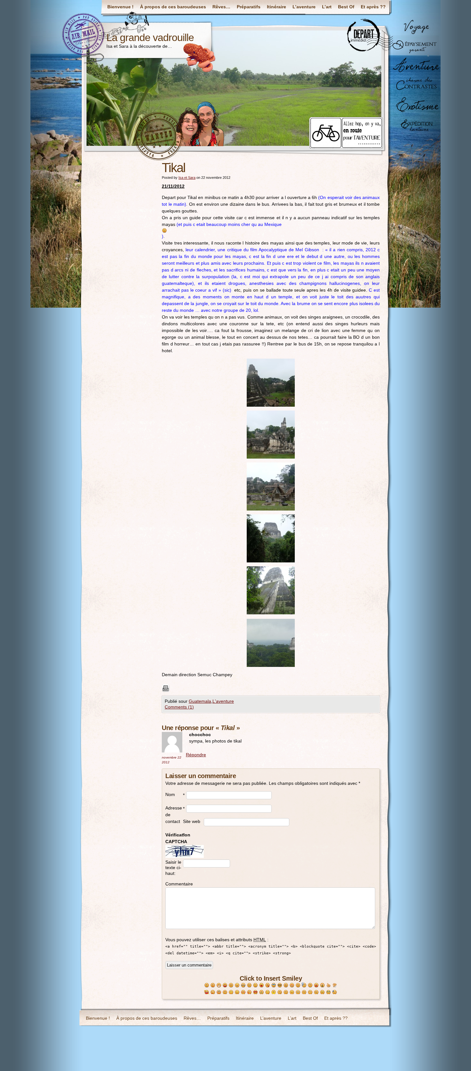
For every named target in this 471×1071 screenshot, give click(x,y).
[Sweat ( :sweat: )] (335, 992)
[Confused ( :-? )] (298, 985)
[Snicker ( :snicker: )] (274, 992)
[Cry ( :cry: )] (243, 985)
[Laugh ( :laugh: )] (225, 985)
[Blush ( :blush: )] (243, 992)
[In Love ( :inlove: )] (255, 992)
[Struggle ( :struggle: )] (310, 992)
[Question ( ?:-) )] (304, 985)
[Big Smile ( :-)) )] (213, 985)
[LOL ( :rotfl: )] (207, 992)
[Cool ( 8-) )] (280, 985)
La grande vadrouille (150, 37)
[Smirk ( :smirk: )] (286, 992)
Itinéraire (276, 6)
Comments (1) (179, 707)
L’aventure (304, 6)
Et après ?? (373, 6)
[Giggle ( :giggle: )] (268, 992)
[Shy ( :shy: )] (237, 992)
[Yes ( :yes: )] (329, 985)
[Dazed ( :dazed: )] (322, 992)
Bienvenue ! (120, 6)
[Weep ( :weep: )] (298, 992)
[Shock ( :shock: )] (322, 985)
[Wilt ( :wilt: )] (292, 992)
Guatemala (200, 701)
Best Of (346, 6)
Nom (170, 794)
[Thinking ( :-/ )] (310, 985)
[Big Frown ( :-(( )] (237, 985)
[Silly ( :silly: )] (213, 992)
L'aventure (223, 701)
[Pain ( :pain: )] (316, 985)
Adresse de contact (173, 814)
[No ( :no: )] (335, 985)
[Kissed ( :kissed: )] (249, 992)
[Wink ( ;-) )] (255, 985)
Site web (191, 821)
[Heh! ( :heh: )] (280, 992)
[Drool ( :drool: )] (262, 992)
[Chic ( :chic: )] (274, 985)
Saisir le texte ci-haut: (173, 867)
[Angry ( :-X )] (286, 985)
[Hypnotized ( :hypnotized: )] (329, 992)
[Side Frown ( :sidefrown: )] (316, 992)
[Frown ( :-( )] (231, 985)
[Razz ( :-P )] (268, 985)
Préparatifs (248, 6)
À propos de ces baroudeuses (173, 6)
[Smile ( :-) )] (207, 985)
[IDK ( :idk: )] (304, 992)
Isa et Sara (186, 177)
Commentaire (174, 883)
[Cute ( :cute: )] (231, 992)
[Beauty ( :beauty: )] (219, 992)
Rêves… (221, 6)
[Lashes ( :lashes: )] (225, 992)
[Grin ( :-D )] (219, 985)
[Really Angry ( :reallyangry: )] (292, 985)
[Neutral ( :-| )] (249, 985)
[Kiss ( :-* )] (262, 985)
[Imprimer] (271, 688)
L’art (327, 6)
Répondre (196, 754)
